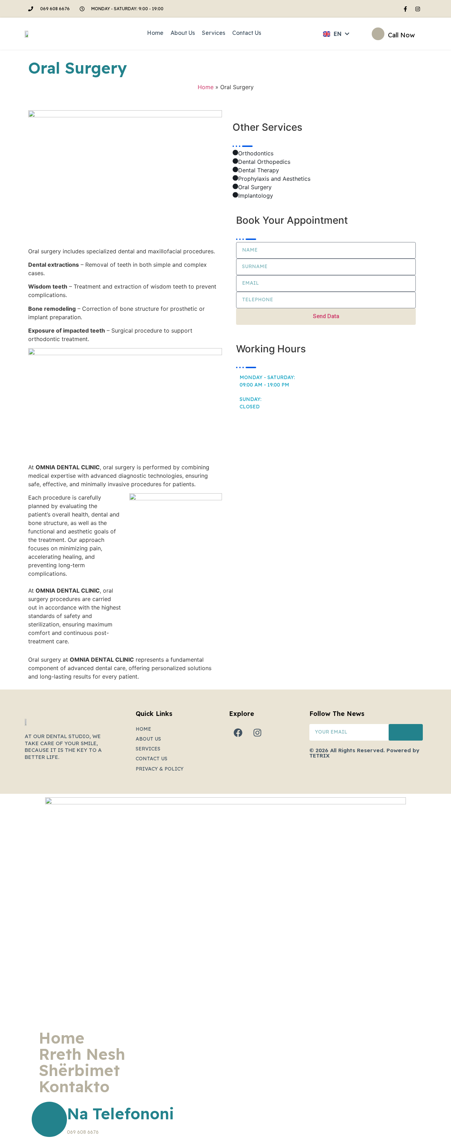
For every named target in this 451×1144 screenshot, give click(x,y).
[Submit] (406, 732)
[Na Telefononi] (49, 1119)
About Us (183, 32)
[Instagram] (417, 9)
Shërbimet (79, 1070)
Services (213, 32)
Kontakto (74, 1086)
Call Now (401, 35)
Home (155, 32)
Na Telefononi (120, 1113)
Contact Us (246, 32)
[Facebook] (238, 733)
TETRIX (319, 755)
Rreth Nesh (82, 1054)
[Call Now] (378, 33)
